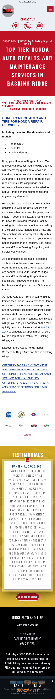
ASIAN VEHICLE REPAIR (23, 109)
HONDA (42, 109)
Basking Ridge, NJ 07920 (38, 42)
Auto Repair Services (27, 625)
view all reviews (27, 597)
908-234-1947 (10, 41)
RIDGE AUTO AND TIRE (27, 100)
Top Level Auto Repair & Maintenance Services (26, 105)
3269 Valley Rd (26, 41)
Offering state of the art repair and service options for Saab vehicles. (26, 387)
